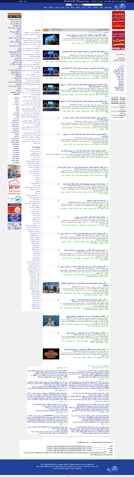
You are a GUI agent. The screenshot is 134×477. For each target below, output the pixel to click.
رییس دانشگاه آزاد (35, 235)
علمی (67, 7)
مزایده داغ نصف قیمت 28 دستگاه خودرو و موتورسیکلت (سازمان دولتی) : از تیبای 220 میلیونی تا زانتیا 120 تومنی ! (36, 420)
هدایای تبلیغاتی (17, 78)
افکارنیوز (16, 148)
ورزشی (83, 7)
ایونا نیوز (101, 379)
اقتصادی (95, 7)
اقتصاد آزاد (60, 379)
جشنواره (87, 43)
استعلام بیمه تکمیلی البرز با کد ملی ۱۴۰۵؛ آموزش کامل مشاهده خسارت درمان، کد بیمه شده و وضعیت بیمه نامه (37, 396)
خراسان (97, 43)
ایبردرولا (37, 193)
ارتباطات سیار (36, 247)
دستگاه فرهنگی (100, 342)
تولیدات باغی (36, 185)
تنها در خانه (37, 217)
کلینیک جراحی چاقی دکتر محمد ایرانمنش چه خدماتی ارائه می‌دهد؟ (49, 431)
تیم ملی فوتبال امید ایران (33, 195)
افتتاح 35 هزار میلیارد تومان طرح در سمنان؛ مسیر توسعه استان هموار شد (89, 388)
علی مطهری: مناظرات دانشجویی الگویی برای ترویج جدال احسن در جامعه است (31, 123)
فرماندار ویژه (36, 300)
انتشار (75, 208)
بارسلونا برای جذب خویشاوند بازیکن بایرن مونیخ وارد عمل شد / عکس (32, 34)
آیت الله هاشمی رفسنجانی (32, 203)
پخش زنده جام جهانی (15, 54)
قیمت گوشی (18, 33)
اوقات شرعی (107, 1)
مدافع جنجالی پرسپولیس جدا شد (31, 48)
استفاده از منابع (66, 175)
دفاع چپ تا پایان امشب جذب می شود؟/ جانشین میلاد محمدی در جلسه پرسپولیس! (31, 60)
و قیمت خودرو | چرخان (98, 367)
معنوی (78, 357)
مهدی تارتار (37, 157)
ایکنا (107, 121)
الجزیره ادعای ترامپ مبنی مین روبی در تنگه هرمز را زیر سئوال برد (49, 375)
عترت (82, 43)
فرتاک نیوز (105, 152)
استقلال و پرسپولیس (34, 167)
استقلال (16, 134)
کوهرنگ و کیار (36, 308)
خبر (118, 1)
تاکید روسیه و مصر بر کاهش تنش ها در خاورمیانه (95, 398)
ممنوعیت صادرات (35, 151)
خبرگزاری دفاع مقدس (102, 318)
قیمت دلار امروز (17, 62)
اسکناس (16, 136)
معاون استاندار (36, 243)
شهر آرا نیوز (105, 55)
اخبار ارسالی (15, 124)
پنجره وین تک (17, 60)
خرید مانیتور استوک (16, 72)
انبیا (107, 226)
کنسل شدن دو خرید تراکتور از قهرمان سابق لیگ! (95, 433)
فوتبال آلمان (36, 253)
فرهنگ (92, 342)
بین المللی (74, 192)
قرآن (92, 43)
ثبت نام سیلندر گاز (35, 189)
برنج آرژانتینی (36, 199)
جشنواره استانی (94, 61)
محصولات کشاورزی (34, 237)
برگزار (78, 43)
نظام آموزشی (36, 259)
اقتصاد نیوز (16, 162)
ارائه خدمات (36, 255)
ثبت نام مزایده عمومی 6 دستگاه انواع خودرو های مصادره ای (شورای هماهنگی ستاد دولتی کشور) (41, 418)
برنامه (94, 357)
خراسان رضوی (104, 43)
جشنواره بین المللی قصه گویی (100, 192)
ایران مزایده (59, 412)
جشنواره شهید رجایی (34, 263)
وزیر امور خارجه (35, 159)
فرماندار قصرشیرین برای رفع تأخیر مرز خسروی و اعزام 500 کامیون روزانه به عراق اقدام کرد (83, 383)
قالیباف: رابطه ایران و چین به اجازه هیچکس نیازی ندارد (52, 377)
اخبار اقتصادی (15, 126)
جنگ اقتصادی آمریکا (34, 165)
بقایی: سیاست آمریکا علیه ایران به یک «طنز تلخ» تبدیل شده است (91, 393)
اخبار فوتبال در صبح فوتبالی (102, 401)
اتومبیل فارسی (15, 122)
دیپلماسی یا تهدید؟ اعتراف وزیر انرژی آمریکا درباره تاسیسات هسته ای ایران (88, 385)
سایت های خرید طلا (16, 21)
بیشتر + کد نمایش (118, 117)
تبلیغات (61, 424)
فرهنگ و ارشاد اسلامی (61, 61)
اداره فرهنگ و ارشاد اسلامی (81, 61)
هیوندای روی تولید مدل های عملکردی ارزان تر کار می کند (93, 370)
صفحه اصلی (123, 1)
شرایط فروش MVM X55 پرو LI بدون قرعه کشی (95, 375)
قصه (47, 61)
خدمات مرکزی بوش (16, 92)
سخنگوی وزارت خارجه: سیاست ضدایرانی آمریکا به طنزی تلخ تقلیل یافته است (46, 370)
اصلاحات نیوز (15, 140)
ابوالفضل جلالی (35, 292)
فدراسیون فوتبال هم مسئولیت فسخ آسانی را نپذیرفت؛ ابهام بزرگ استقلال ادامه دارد (86, 407)
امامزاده (106, 357)
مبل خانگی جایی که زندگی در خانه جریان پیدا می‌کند (53, 433)
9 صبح (17, 102)
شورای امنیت (36, 221)
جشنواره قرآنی (77, 258)
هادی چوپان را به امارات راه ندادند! (58, 409)
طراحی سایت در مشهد (15, 37)
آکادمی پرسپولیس (35, 275)
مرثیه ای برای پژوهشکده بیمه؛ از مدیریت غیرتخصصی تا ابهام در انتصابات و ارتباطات (44, 382)
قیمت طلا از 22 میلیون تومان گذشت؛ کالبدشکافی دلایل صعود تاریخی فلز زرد (46, 427)
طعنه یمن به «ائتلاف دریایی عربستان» (98, 394)
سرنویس (101, 390)
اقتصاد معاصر (15, 160)
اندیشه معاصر (59, 390)
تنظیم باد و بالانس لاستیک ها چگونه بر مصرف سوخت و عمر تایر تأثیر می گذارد (87, 373)
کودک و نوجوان (87, 192)
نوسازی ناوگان (36, 213)
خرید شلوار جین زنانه (15, 31)
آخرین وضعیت (36, 219)
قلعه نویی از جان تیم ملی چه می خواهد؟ (56, 407)
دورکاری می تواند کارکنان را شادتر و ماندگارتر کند (95, 420)
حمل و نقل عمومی (34, 288)
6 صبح (17, 100)
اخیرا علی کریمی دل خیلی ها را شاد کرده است (54, 406)
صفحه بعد (105, 32)
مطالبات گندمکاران (34, 155)
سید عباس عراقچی (34, 283)
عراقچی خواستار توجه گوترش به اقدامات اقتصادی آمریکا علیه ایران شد (31, 84)
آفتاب (17, 110)
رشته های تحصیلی (35, 281)
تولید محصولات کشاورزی (33, 261)
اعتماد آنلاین (15, 144)
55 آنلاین (16, 98)
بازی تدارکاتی (36, 298)
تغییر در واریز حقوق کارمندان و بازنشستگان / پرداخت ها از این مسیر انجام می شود (45, 383)
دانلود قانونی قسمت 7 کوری (59, 428)
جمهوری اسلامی (35, 211)
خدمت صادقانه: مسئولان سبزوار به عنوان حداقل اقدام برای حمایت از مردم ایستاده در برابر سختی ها (31, 110)
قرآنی (70, 144)
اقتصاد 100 (16, 150)
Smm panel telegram (15, 19)
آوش (17, 116)
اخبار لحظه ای (15, 132)
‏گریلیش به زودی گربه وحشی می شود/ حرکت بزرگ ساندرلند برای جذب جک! (88, 399)
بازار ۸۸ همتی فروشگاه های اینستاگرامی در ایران (95, 418)
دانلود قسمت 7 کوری (61, 430)
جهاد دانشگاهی (36, 306)
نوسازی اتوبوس (35, 304)
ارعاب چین (37, 175)
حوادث (57, 7)
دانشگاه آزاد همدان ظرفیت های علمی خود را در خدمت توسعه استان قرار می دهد (31, 129)
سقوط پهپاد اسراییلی (34, 171)
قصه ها (80, 208)
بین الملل (51, 7)
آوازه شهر (16, 114)
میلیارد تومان (36, 209)
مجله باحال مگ (17, 25)
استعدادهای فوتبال (35, 233)
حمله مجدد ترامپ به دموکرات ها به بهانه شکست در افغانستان (50, 373)
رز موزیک (18, 90)
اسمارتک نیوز (15, 138)
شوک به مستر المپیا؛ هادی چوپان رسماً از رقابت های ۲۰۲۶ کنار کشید (90, 410)
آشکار (17, 108)
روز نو (61, 401)
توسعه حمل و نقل (35, 286)
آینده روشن (15, 120)
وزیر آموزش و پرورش (34, 269)
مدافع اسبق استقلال (34, 231)
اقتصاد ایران (15, 158)
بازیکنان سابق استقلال (34, 163)
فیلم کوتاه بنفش (35, 183)
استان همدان (36, 257)
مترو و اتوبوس (36, 153)
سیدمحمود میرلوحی (34, 197)
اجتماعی (89, 7)
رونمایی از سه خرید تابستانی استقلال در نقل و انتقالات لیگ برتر (50, 404)
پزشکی (72, 7)
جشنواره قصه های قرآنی (78, 157)
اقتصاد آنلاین (15, 156)
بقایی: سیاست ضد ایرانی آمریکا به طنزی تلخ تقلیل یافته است (92, 427)
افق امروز (16, 146)
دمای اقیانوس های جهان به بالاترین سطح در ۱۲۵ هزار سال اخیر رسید (90, 415)
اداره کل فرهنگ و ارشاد (92, 241)
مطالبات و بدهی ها (35, 207)
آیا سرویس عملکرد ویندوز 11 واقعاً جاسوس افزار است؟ (93, 417)
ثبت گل (38, 177)
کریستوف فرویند (35, 173)
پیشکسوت (82, 225)
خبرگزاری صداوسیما (103, 185)
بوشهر (80, 192)
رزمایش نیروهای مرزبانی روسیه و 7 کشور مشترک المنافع (51, 372)
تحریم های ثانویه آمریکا (33, 227)
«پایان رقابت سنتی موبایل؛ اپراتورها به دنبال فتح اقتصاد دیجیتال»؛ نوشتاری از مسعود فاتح (31, 117)
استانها (45, 7)
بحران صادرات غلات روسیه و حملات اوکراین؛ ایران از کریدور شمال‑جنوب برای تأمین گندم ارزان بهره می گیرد (79, 382)
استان (97, 94)
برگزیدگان (91, 94)
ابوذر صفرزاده (36, 302)
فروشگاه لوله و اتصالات (15, 51)
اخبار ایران (16, 128)
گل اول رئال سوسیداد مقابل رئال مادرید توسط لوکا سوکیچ (93, 404)
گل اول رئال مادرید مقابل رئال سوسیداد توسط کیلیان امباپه (93, 406)
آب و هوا (114, 1)
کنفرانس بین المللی (34, 265)
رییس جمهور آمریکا (34, 273)
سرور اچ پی (18, 58)
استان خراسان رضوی (68, 111)
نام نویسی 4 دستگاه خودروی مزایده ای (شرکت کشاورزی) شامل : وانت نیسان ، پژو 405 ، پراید (41, 417)
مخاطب (37, 181)
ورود (25, 1)
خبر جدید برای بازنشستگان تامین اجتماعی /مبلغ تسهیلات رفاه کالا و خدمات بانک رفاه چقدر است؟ (41, 388)
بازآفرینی (70, 208)
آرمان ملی (16, 104)
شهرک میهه (36, 169)
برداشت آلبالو (36, 205)
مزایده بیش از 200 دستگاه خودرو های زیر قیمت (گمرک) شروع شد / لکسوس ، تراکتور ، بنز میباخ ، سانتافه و (38, 422)
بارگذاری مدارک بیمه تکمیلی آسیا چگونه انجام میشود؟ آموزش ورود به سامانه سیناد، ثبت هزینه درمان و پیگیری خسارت (35, 398)
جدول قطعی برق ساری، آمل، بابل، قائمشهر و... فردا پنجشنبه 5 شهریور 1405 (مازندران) (31, 66)
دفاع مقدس (63, 208)
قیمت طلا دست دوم (16, 23)
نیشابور (52, 61)
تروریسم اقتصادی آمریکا (33, 161)
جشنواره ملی (85, 258)
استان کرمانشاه (35, 294)
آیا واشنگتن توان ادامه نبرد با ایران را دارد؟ (55, 385)
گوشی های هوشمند (34, 279)
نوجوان (101, 193)
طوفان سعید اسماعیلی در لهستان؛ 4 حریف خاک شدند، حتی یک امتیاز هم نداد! (88, 386)
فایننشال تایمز (36, 149)
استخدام (94, 1)
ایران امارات (36, 251)
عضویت (21, 1)
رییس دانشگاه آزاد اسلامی (32, 225)
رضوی (73, 43)
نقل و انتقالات (36, 245)
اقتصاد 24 (16, 152)
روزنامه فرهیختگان (35, 271)
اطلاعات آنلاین (15, 142)
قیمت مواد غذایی (35, 277)
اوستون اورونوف (35, 241)
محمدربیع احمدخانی (34, 201)
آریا (18, 106)
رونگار (102, 424)
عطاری (19, 49)
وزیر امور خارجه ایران (34, 229)
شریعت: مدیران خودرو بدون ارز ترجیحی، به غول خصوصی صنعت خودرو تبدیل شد (87, 372)
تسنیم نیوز (105, 36)
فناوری (62, 7)
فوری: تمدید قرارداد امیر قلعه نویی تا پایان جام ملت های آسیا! (92, 409)
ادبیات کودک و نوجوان (72, 225)
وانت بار (19, 68)
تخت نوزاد (18, 39)
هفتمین (38, 191)
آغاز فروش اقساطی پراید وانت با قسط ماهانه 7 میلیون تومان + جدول (90, 431)
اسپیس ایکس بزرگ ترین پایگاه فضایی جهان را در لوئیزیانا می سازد (91, 422)
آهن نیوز (16, 118)
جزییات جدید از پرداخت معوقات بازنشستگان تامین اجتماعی (51, 410)
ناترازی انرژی (36, 296)
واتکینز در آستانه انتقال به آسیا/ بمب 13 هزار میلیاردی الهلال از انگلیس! (90, 430)
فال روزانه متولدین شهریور (32, 187)
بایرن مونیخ (37, 223)
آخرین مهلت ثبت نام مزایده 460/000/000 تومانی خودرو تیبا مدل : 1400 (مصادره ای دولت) (42, 415)
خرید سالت (18, 80)
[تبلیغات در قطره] (14, 17)
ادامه (74, 357)
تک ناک (102, 412)
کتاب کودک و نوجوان (93, 208)
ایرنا (107, 169)
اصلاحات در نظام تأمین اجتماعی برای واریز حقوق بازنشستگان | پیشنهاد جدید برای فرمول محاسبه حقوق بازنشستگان (77, 396)
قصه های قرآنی (104, 61)
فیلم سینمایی (36, 215)
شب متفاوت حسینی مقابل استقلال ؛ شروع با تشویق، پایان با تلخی (49, 386)
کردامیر (37, 179)
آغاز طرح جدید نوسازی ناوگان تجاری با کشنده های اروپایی (93, 377)
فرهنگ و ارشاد (94, 243)
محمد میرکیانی (104, 225)
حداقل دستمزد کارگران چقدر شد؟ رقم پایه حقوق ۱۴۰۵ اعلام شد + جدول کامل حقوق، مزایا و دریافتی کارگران (37, 399)
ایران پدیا (19, 35)
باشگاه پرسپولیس (35, 239)
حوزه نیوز (105, 351)
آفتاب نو (16, 112)
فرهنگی (78, 7)
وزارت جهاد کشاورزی (34, 267)
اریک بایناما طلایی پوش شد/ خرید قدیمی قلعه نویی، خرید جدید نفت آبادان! (89, 428)
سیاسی (101, 7)
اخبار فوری (16, 130)
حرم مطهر (100, 357)
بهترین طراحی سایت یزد (14, 70)
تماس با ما (100, 1)
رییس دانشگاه (36, 249)
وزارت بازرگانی (35, 290)
